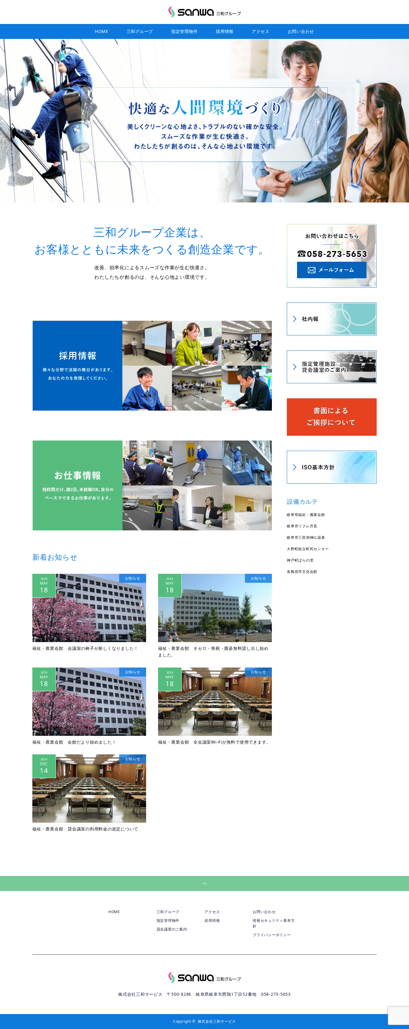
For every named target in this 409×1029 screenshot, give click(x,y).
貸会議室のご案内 (172, 929)
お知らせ (132, 578)
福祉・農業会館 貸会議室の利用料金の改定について (85, 829)
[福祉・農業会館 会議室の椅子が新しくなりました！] (89, 608)
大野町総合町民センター (308, 548)
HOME (101, 31)
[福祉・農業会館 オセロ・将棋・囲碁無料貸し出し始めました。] (215, 608)
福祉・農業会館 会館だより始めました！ (74, 742)
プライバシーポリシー (272, 934)
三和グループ (140, 31)
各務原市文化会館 (302, 571)
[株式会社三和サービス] (204, 12)
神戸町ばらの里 (300, 560)
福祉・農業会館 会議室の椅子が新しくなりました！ (85, 648)
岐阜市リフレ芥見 (302, 526)
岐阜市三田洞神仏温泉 (306, 537)
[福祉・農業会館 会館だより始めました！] (89, 702)
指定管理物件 (184, 31)
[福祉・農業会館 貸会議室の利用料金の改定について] (89, 788)
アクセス (260, 31)
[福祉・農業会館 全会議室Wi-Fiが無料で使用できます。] (215, 702)
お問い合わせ (301, 31)
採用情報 (225, 31)
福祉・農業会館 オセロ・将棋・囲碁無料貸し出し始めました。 (213, 651)
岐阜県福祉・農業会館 (306, 514)
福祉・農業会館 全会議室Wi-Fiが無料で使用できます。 (214, 742)
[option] (204, 120)
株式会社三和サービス (217, 1021)
